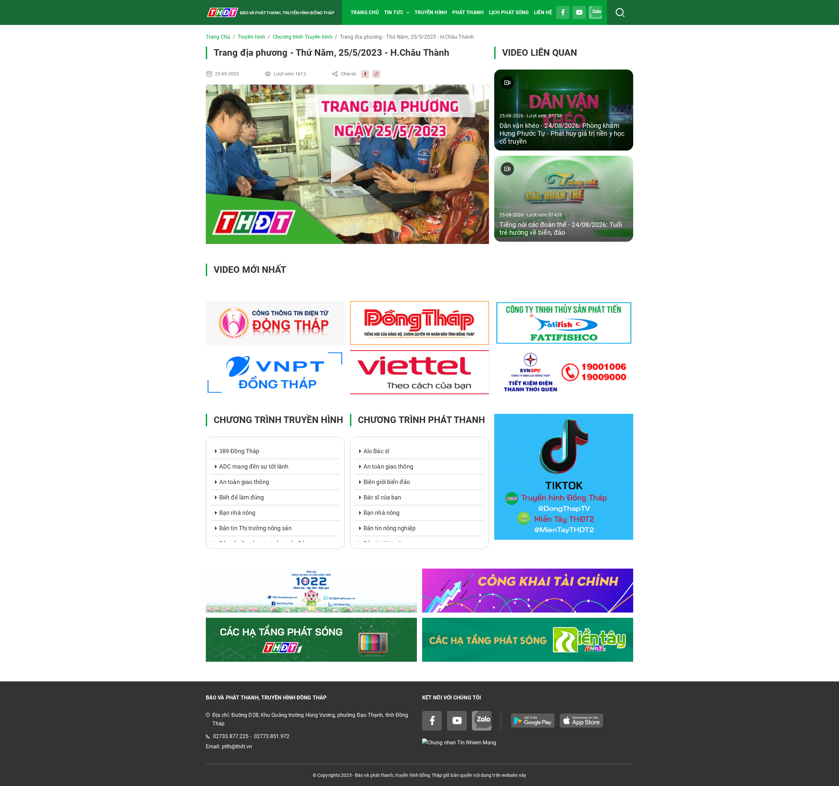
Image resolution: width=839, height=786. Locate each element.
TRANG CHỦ (365, 12)
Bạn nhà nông (237, 512)
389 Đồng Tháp (239, 451)
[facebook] (363, 74)
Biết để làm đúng (241, 497)
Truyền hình (251, 37)
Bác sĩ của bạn (382, 497)
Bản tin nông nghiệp (389, 528)
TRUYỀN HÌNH (431, 12)
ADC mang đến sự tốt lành (253, 466)
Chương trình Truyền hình (302, 37)
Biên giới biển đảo (386, 481)
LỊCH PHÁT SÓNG (509, 12)
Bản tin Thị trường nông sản (255, 528)
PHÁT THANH (468, 12)
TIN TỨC (393, 12)
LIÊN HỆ (543, 12)
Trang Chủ (218, 37)
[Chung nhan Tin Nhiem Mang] (527, 742)
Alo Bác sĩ (376, 451)
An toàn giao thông (244, 481)
